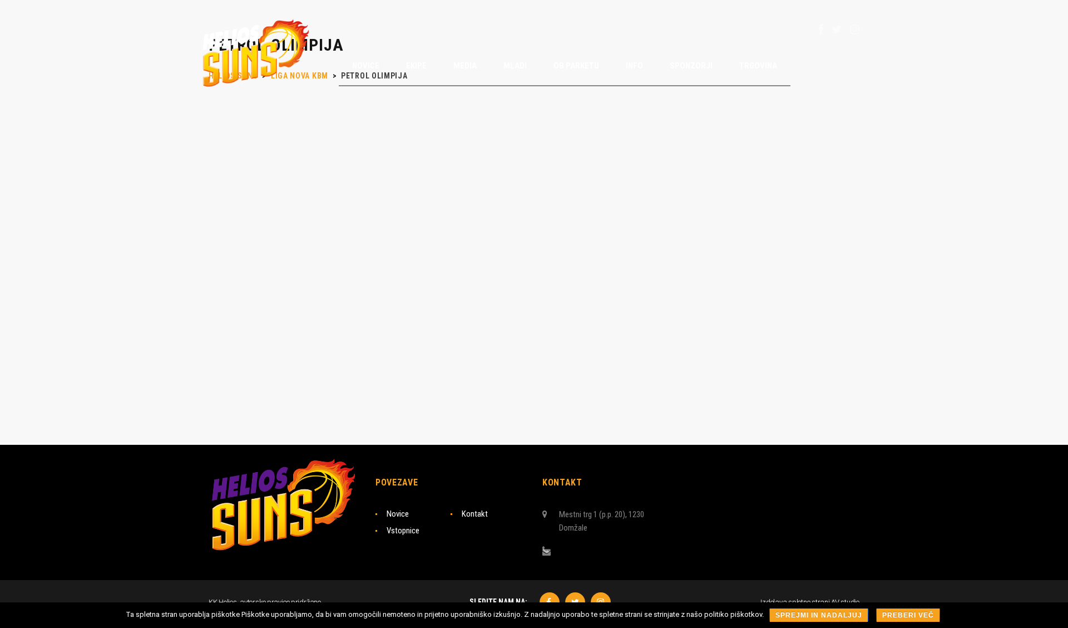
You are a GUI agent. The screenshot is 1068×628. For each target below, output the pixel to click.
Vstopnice (403, 531)
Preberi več (908, 615)
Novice (398, 514)
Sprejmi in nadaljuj (818, 615)
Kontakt (475, 514)
